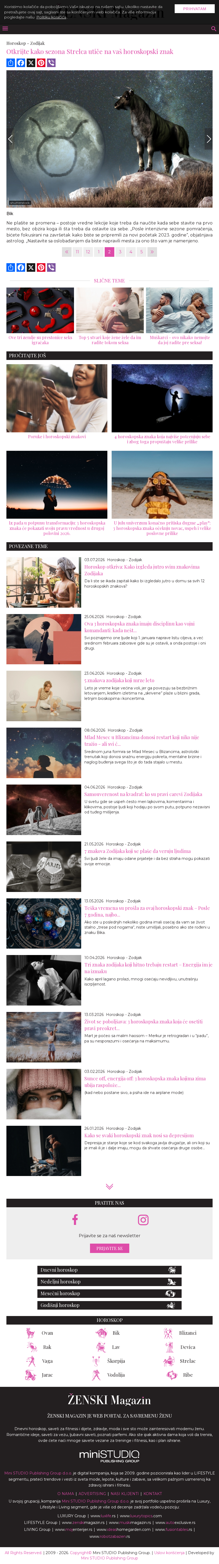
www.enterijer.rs (73, 1529)
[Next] (209, 139)
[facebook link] (75, 1220)
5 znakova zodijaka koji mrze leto (119, 680)
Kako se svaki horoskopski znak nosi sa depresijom (139, 1135)
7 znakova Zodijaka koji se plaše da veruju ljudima (137, 851)
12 (88, 251)
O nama (65, 1493)
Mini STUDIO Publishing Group (109, 1558)
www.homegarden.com (124, 1529)
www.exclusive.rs (175, 1522)
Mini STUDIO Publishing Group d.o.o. (38, 1473)
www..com (141, 1515)
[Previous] (10, 139)
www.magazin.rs (83, 1522)
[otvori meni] (5, 29)
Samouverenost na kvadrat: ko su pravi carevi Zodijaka (143, 794)
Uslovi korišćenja (169, 1552)
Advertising (92, 1493)
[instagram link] (143, 1220)
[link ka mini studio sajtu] (109, 1461)
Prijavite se (109, 1248)
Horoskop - (17, 43)
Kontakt (152, 1493)
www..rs (103, 1515)
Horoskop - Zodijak (124, 559)
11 (77, 251)
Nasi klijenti (125, 1493)
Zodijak (37, 43)
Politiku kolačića (51, 17)
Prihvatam (194, 9)
